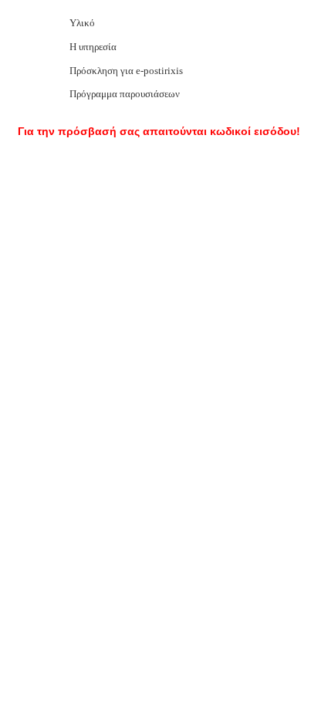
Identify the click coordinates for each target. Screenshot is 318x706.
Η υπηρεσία (93, 46)
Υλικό (82, 23)
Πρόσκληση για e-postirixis (126, 70)
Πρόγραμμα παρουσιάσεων (124, 94)
